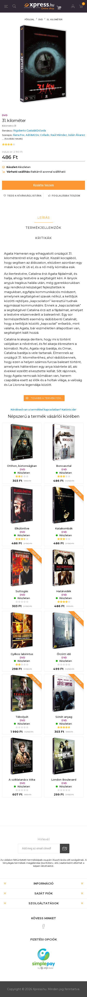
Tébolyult (22, 716)
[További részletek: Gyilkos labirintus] (22, 631)
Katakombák (64, 528)
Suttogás (22, 591)
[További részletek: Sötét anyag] (64, 693)
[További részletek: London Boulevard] (64, 756)
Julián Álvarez (76, 134)
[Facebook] (43, 926)
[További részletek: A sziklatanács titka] (22, 756)
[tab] (43, 218)
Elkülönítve (22, 528)
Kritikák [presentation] (43, 238)
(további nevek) (13, 138)
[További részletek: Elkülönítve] (22, 505)
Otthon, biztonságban (22, 465)
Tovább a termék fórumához (48, 398)
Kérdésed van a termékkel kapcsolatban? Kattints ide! (43, 409)
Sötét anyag (63, 716)
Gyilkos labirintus (22, 654)
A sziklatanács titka (22, 779)
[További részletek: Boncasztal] (64, 442)
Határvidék (63, 591)
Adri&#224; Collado (37, 134)
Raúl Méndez (59, 134)
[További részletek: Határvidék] (64, 568)
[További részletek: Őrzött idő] (64, 631)
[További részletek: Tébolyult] (22, 693)
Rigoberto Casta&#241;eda (29, 130)
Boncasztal (63, 465)
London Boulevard (63, 779)
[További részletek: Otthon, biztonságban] (22, 442)
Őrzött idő (64, 654)
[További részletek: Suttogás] (22, 568)
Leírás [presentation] (43, 217)
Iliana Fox (18, 134)
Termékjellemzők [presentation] (43, 228)
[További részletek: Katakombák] (64, 505)
